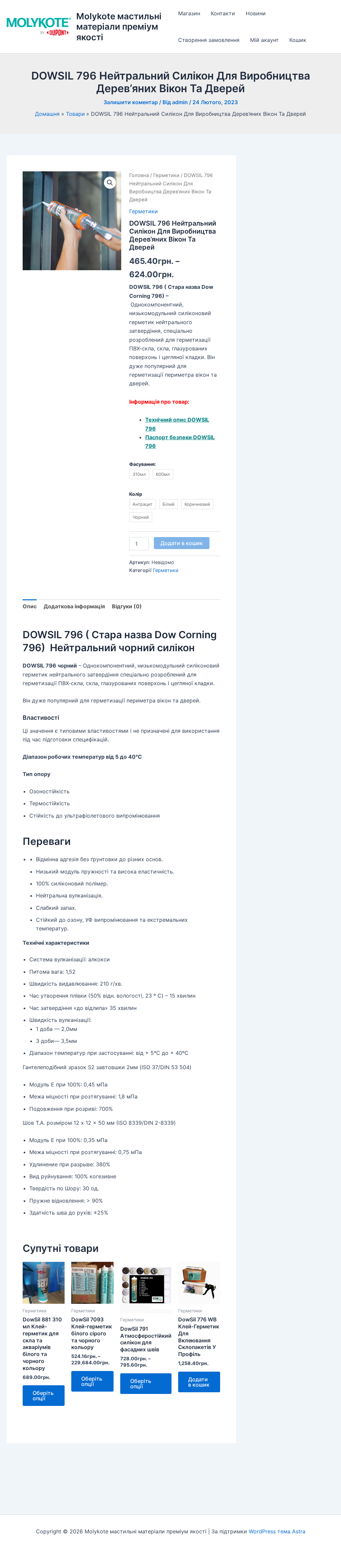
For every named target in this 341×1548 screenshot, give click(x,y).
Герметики (166, 175)
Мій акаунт (264, 40)
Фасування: (142, 464)
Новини (256, 13)
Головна (139, 175)
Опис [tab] (30, 606)
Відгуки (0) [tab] (127, 606)
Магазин (189, 13)
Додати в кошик (182, 543)
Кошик (297, 40)
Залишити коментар (131, 102)
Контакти (223, 13)
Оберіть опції (43, 1396)
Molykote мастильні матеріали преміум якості (119, 26)
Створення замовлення (208, 40)
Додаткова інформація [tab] (74, 606)
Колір (135, 494)
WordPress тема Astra (277, 1531)
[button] (110, 183)
